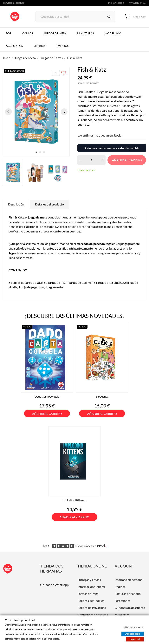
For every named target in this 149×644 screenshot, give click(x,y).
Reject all (135, 639)
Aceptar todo (132, 633)
